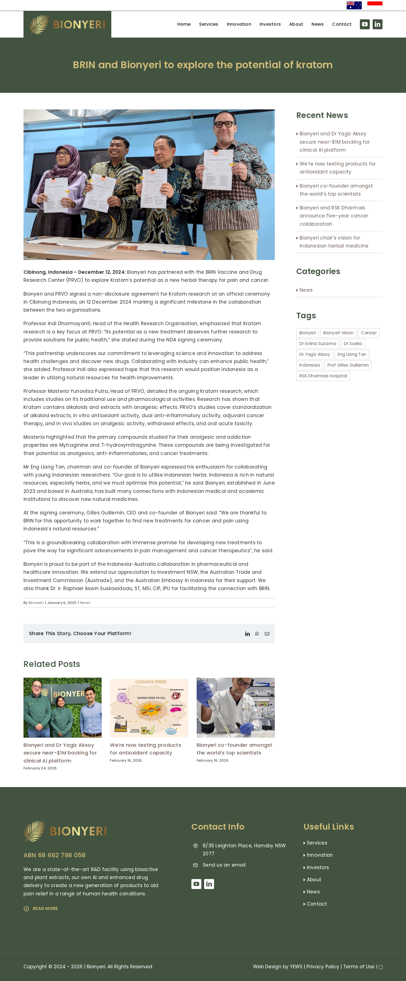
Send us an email (224, 865)
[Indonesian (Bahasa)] (375, 3)
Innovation (320, 855)
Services (317, 843)
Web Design (267, 966)
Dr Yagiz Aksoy (314, 354)
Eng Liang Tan (352, 354)
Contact (317, 904)
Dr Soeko (353, 343)
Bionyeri (36, 602)
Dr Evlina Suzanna (317, 343)
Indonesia (309, 365)
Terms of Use (359, 966)
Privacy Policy (323, 966)
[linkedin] (378, 24)
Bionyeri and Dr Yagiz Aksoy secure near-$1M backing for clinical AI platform (60, 752)
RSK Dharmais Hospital (323, 376)
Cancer (369, 333)
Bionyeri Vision (338, 333)
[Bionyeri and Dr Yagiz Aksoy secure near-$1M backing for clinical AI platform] (62, 681)
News (85, 602)
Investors (318, 867)
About (314, 879)
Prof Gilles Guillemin (348, 365)
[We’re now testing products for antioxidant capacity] (149, 681)
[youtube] (365, 24)
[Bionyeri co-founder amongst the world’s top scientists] (236, 681)
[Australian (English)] (354, 3)
